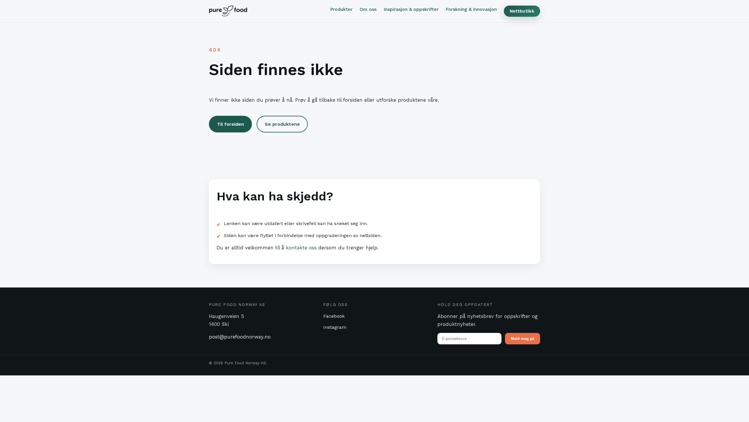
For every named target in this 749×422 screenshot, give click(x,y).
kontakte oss (301, 248)
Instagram (334, 327)
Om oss (368, 9)
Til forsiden (230, 124)
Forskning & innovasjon (471, 9)
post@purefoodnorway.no (240, 337)
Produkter (341, 9)
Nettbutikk (522, 11)
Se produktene (282, 124)
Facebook (334, 316)
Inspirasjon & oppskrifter (411, 9)
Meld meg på (522, 338)
